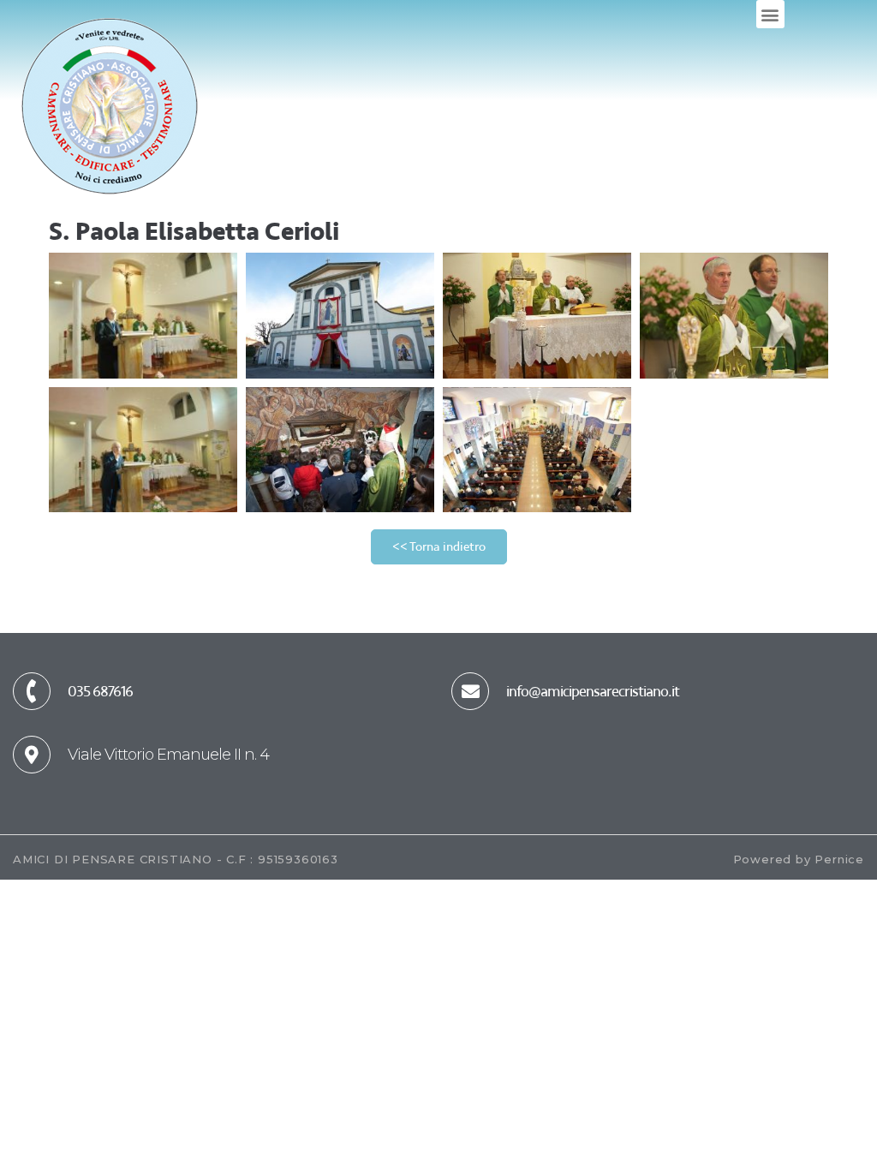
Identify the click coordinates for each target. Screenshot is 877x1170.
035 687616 (100, 691)
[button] (770, 14)
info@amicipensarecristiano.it (592, 691)
